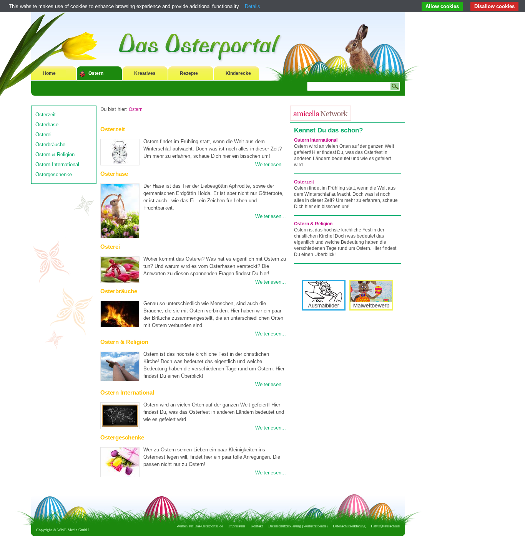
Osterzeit (45, 114)
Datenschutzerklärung (349, 526)
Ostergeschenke (53, 174)
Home (49, 73)
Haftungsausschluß (385, 526)
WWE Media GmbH (73, 530)
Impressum (236, 526)
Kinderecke (238, 73)
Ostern (95, 73)
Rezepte (189, 73)
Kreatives (145, 73)
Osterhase (46, 124)
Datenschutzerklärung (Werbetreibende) (297, 526)
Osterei (43, 134)
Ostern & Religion (55, 154)
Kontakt (257, 526)
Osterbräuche (50, 144)
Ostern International (57, 164)
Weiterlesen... (270, 164)
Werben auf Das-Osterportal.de (199, 526)
